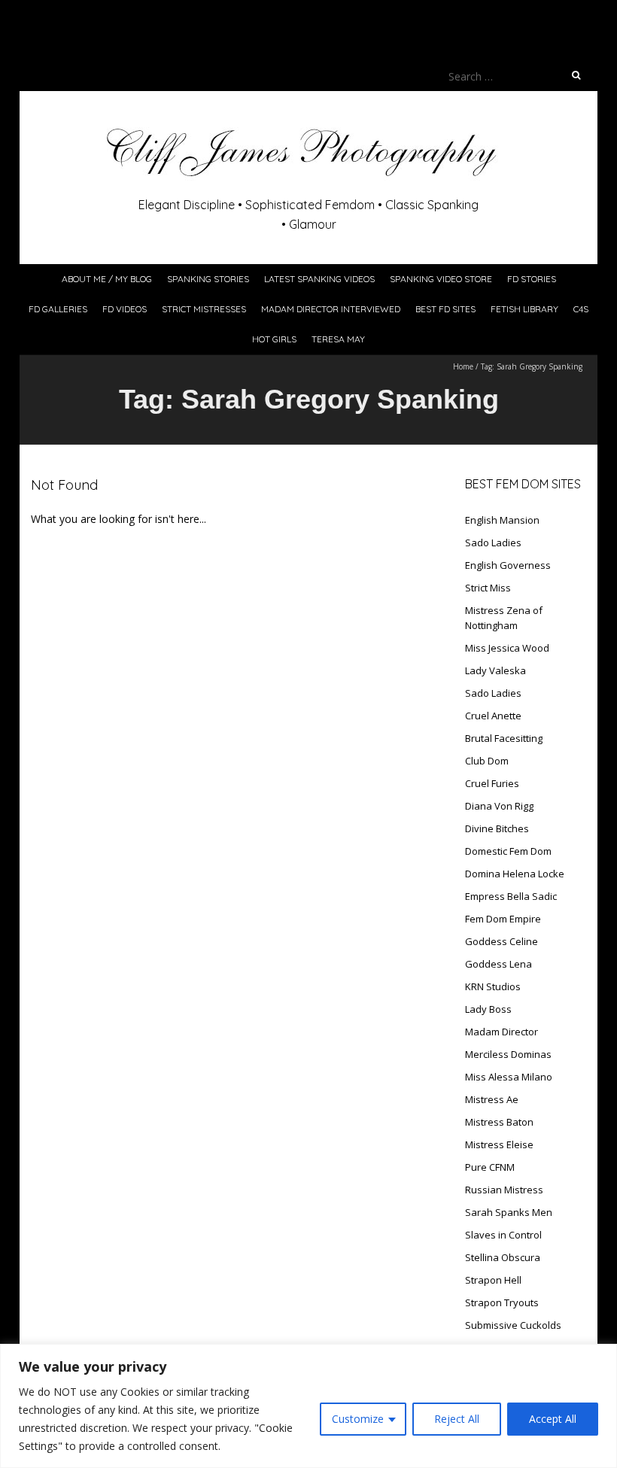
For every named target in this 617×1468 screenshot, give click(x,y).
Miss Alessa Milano (508, 1077)
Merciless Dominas (508, 1054)
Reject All (456, 1419)
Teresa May (338, 339)
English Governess (508, 565)
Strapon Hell (493, 1280)
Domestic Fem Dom (508, 851)
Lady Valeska (495, 670)
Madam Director (501, 1031)
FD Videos (124, 309)
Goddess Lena (498, 964)
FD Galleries (58, 309)
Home (463, 366)
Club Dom (487, 760)
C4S (580, 309)
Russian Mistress (504, 1189)
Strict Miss (488, 587)
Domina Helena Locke (514, 873)
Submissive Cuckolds (513, 1325)
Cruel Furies (492, 783)
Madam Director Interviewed (330, 309)
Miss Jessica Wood (507, 648)
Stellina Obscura (502, 1257)
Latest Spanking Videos (319, 278)
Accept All (552, 1419)
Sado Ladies (493, 542)
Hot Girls (274, 339)
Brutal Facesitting (504, 738)
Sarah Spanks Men (508, 1212)
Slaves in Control (503, 1235)
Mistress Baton (499, 1122)
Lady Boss (488, 1009)
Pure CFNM (490, 1167)
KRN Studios (493, 986)
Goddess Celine (501, 941)
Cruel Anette (493, 715)
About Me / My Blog (107, 278)
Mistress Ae (491, 1099)
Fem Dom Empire (503, 918)
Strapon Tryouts (502, 1302)
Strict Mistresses (204, 309)
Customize (358, 1419)
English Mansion (502, 520)
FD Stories (531, 278)
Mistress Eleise (499, 1144)
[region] (308, 1406)
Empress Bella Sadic (511, 896)
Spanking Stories (208, 278)
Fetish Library (524, 309)
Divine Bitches (497, 828)
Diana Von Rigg (499, 806)
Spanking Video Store (441, 278)
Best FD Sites (445, 309)
